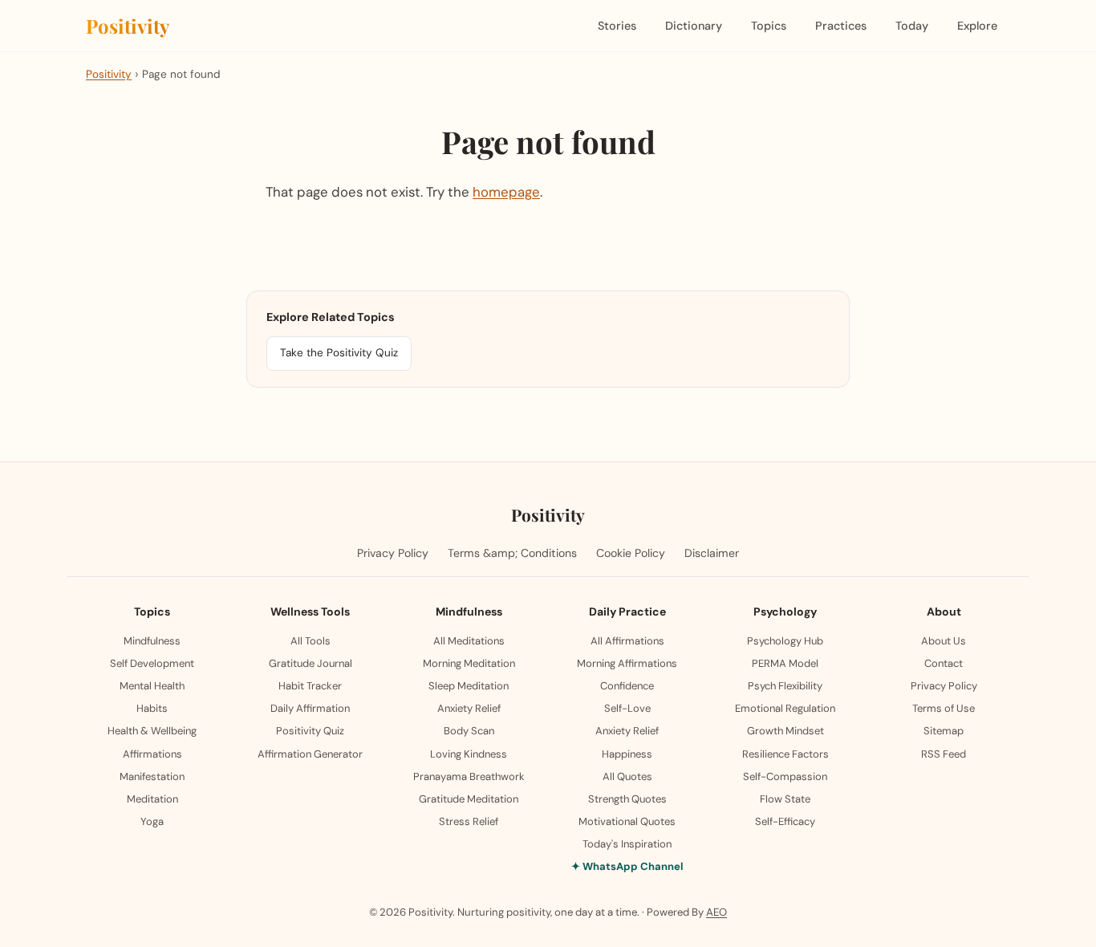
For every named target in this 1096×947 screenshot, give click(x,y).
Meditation (152, 799)
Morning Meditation (469, 663)
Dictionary (693, 25)
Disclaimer (711, 553)
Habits (152, 708)
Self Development (152, 663)
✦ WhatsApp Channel (627, 866)
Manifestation (152, 776)
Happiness (627, 754)
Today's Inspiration (627, 844)
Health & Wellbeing (152, 731)
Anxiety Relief (469, 708)
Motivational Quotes (627, 821)
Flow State (785, 799)
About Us (943, 641)
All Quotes (627, 776)
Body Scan (469, 731)
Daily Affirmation (310, 708)
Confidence (627, 686)
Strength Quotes (627, 799)
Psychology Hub (785, 641)
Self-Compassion (785, 776)
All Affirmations (627, 641)
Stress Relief (468, 821)
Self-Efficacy (785, 821)
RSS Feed (943, 754)
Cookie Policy (630, 553)
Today (911, 25)
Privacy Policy (392, 553)
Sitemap (943, 731)
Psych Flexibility (785, 686)
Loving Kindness (468, 754)
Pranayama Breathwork (469, 776)
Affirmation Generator (310, 754)
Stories (617, 25)
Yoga (152, 821)
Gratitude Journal (310, 663)
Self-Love (627, 708)
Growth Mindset (785, 731)
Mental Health (152, 686)
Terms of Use (943, 708)
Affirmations (152, 754)
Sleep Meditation (468, 686)
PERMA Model (785, 663)
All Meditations (469, 641)
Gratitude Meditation (468, 799)
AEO (716, 912)
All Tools (310, 641)
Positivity (127, 26)
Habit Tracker (310, 686)
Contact (943, 663)
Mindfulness (152, 641)
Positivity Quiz (310, 731)
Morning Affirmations (627, 663)
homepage (506, 192)
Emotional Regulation (785, 708)
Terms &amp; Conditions (512, 553)
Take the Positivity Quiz (339, 353)
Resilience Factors (785, 754)
